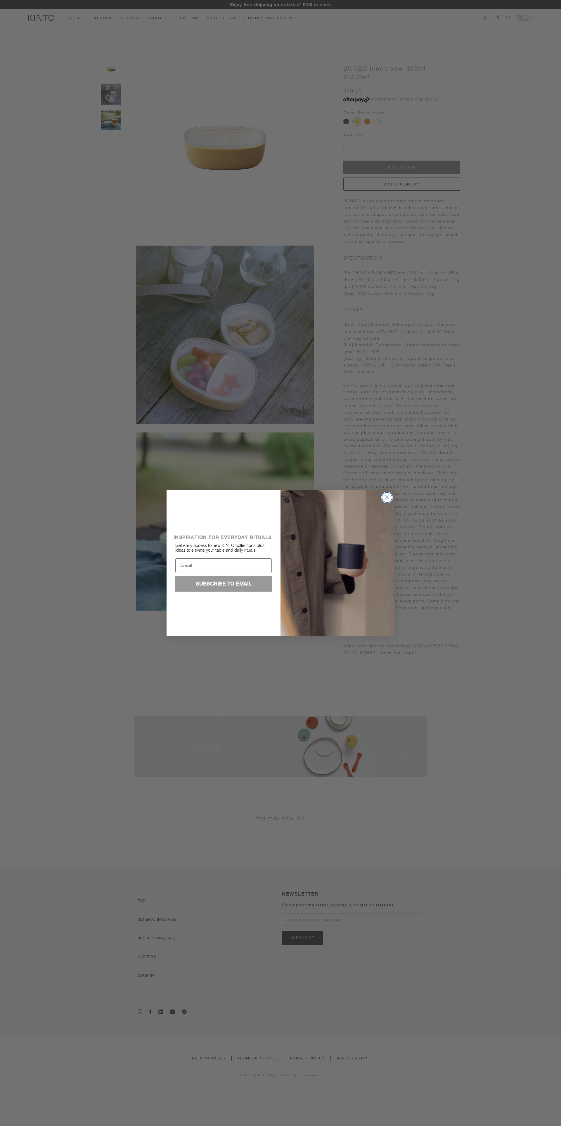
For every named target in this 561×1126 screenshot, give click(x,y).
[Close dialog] (387, 497)
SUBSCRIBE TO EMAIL (224, 584)
